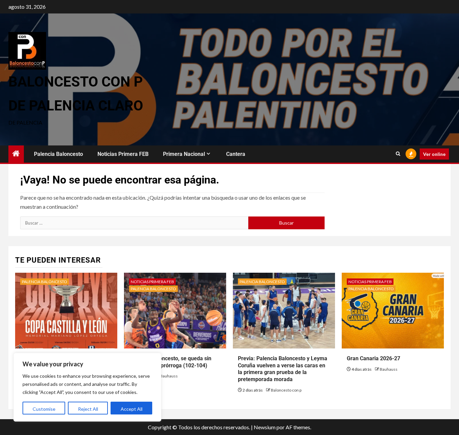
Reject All (88, 409)
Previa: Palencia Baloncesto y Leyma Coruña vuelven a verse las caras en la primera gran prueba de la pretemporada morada (282, 368)
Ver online (434, 154)
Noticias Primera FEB (123, 154)
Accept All (131, 409)
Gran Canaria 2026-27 (373, 358)
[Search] (398, 153)
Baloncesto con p (286, 390)
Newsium (265, 427)
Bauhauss (169, 375)
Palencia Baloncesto (58, 154)
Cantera (235, 154)
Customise (44, 409)
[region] (87, 387)
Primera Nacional (184, 154)
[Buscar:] (134, 222)
